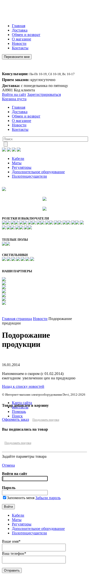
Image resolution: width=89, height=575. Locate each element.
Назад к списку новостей (23, 386)
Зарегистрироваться (44, 94)
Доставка (19, 30)
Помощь (19, 411)
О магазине (21, 39)
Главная (18, 26)
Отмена (8, 465)
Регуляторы (21, 167)
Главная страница (17, 319)
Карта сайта (22, 403)
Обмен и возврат (26, 35)
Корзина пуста (14, 99)
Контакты (20, 48)
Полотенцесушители (29, 176)
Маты (17, 163)
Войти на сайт (14, 94)
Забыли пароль (48, 498)
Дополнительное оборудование (38, 172)
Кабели (18, 158)
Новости (19, 43)
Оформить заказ (15, 419)
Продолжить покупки (45, 420)
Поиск (17, 416)
